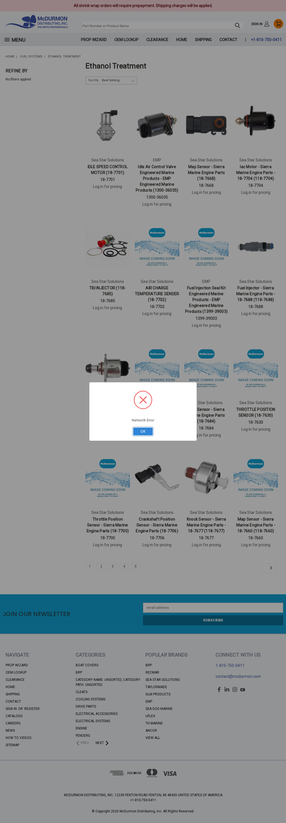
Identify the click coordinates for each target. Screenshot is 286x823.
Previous (276, 805)
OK (143, 431)
